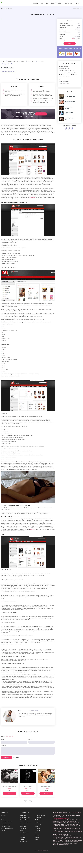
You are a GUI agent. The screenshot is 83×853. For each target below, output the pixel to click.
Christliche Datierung (40, 815)
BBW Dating (37, 819)
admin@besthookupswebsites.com (61, 818)
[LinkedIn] (5, 64)
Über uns (3, 819)
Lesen (9, 790)
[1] (6, 736)
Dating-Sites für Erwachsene (8, 71)
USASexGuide (23, 841)
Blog (47, 3)
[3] (9, 736)
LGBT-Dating (23, 815)
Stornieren (16, 757)
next (30, 801)
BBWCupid (22, 835)
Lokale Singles (38, 817)
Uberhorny (32, 529)
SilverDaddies (23, 828)
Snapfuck (37, 839)
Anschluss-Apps (68, 3)
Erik (19, 711)
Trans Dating (38, 824)
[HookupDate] (61, 102)
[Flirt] (69, 54)
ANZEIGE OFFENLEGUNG (6, 822)
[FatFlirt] (61, 96)
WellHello (22, 839)
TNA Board (37, 835)
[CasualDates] (61, 113)
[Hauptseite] (1, 2)
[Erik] (9, 716)
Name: (3, 739)
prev (25, 801)
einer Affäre (32, 197)
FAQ (60, 79)
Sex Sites (37, 826)
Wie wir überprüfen (5, 824)
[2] (8, 736)
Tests (42, 3)
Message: (3, 745)
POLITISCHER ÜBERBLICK (6, 826)
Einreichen (6, 757)
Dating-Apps (23, 826)
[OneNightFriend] (62, 54)
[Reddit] (66, 128)
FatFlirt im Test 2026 (70, 96)
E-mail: (30, 739)
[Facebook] (2, 64)
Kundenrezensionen (63, 81)
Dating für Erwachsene (25, 822)
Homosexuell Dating (25, 817)
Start (40, 114)
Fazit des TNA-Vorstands (64, 77)
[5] (12, 736)
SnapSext (37, 837)
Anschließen (23, 824)
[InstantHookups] (61, 108)
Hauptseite (35, 3)
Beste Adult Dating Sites (7, 68)
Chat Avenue (38, 828)
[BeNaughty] (77, 54)
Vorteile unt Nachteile (64, 68)
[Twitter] (8, 64)
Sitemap (3, 830)
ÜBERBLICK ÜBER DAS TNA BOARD (67, 70)
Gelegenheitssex (39, 822)
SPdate (36, 833)
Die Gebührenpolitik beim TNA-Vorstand (68, 75)
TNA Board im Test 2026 (64, 66)
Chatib (21, 830)
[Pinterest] (11, 64)
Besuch (69, 43)
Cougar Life (37, 830)
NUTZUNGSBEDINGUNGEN (7, 828)
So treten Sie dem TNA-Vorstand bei (67, 72)
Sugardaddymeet (24, 833)
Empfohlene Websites (64, 83)
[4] (10, 736)
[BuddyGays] (61, 119)
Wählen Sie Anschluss (56, 3)
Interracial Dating (24, 819)
